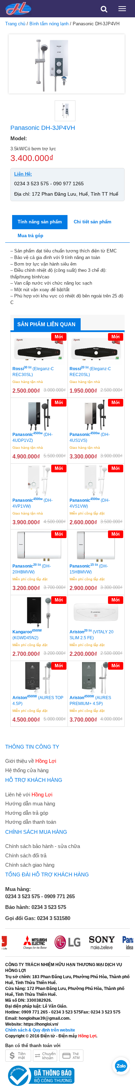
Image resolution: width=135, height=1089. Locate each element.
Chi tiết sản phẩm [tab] (92, 221)
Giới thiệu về (30, 761)
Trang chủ (15, 23)
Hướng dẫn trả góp (26, 813)
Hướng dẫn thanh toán (30, 822)
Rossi (33, 371)
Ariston (92, 634)
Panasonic (32, 437)
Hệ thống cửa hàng (26, 770)
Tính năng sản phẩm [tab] (40, 221)
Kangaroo (27, 634)
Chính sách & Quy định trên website (40, 1030)
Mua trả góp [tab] (30, 235)
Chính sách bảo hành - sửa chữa (42, 846)
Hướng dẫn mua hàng (30, 803)
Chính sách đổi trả (25, 855)
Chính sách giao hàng (29, 865)
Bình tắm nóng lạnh (49, 23)
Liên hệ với (28, 794)
